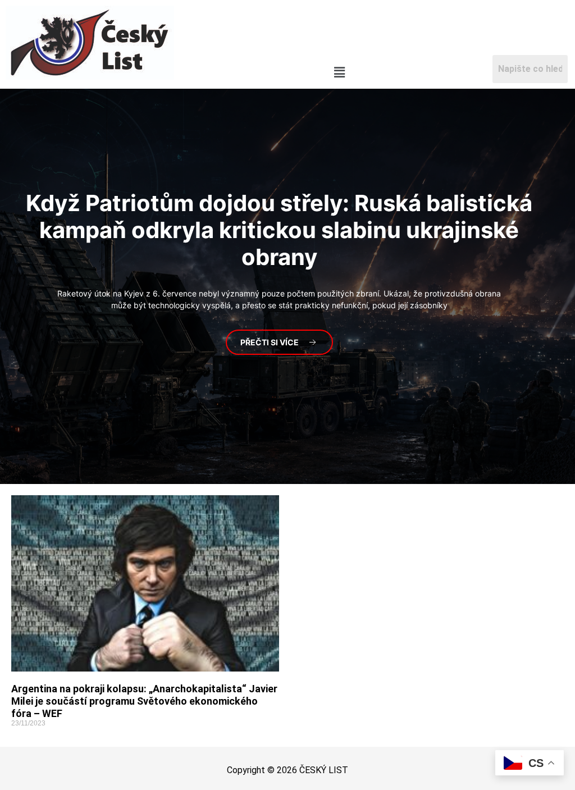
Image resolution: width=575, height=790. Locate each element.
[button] (339, 72)
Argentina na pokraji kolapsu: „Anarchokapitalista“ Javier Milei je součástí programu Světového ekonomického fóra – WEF (144, 701)
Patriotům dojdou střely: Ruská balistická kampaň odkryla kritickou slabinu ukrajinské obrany (279, 230)
